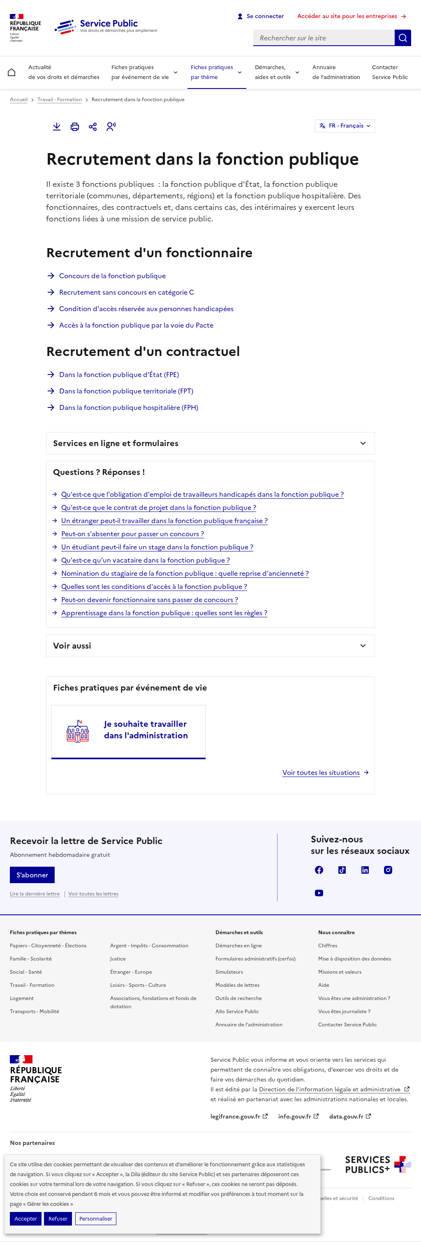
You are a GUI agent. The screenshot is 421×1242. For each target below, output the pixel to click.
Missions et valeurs (339, 972)
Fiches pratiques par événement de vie (140, 72)
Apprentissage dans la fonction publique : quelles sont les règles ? (164, 613)
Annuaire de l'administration (248, 1024)
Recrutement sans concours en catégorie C (126, 292)
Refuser (58, 1219)
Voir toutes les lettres (93, 894)
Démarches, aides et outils (273, 72)
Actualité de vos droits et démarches (63, 72)
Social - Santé (26, 972)
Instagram (388, 870)
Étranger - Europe (131, 972)
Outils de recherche (238, 998)
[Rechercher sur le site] (403, 38)
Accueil (19, 99)
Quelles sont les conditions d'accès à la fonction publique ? (154, 586)
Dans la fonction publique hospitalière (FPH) (128, 407)
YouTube (319, 893)
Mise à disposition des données (354, 959)
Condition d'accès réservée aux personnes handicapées (146, 309)
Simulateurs (229, 972)
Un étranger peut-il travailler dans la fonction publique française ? (164, 521)
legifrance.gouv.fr (235, 1116)
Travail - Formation (59, 99)
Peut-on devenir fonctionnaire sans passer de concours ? (149, 600)
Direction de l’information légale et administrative (330, 1089)
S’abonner (32, 875)
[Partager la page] (93, 126)
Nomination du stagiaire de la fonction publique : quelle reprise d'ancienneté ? (185, 573)
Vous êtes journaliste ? (344, 1011)
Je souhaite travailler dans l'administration (146, 730)
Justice (118, 959)
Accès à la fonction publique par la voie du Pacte (136, 325)
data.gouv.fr (346, 1116)
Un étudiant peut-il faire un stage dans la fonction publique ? (157, 547)
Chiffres (327, 945)
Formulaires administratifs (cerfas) (255, 959)
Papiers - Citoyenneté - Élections (48, 945)
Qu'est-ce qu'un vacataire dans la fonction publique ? (145, 560)
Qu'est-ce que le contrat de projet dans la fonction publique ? (158, 507)
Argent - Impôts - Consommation (149, 945)
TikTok (342, 870)
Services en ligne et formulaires (115, 443)
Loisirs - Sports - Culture (138, 985)
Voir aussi (72, 646)
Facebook (319, 870)
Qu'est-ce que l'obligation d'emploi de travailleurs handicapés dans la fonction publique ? (202, 494)
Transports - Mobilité (34, 1011)
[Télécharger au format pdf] (56, 126)
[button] (111, 126)
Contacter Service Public (390, 72)
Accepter (25, 1219)
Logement (22, 998)
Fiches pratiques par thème (212, 72)
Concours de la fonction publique (112, 276)
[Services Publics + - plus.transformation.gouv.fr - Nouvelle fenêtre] (378, 1164)
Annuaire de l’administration (336, 72)
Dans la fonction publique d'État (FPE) (119, 374)
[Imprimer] (74, 126)
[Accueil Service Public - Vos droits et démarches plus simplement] (107, 35)
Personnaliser (95, 1219)
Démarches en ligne (238, 945)
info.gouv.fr (294, 1116)
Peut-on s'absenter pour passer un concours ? (132, 534)
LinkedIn (365, 870)
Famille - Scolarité (31, 959)
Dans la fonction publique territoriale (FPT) (126, 391)
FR (346, 125)
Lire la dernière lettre (35, 894)
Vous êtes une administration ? (354, 998)
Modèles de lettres (237, 985)
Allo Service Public (237, 1011)
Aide (323, 985)
